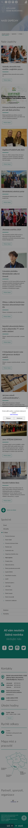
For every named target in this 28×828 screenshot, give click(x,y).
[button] (26, 2)
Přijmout (8, 418)
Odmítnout (19, 418)
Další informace (14, 414)
